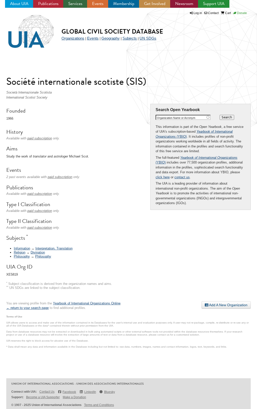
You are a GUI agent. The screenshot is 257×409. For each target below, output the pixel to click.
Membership (123, 4)
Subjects (129, 38)
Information (22, 248)
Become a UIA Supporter (43, 397)
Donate (241, 13)
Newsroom (184, 4)
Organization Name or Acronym (176, 117)
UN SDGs (148, 38)
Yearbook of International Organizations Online (86, 303)
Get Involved (154, 4)
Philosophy (22, 256)
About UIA (19, 4)
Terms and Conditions (99, 405)
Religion (19, 252)
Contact (213, 13)
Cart (227, 13)
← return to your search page (27, 308)
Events (97, 4)
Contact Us (46, 391)
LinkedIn (90, 392)
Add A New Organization (227, 305)
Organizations (72, 38)
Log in (198, 13)
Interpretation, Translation (54, 248)
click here (163, 177)
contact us (182, 177)
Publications (48, 4)
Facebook (69, 392)
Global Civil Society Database (112, 31)
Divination (38, 252)
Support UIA (213, 4)
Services (75, 4)
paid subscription (39, 138)
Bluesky (109, 392)
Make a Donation (74, 397)
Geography (110, 38)
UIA (25, 28)
